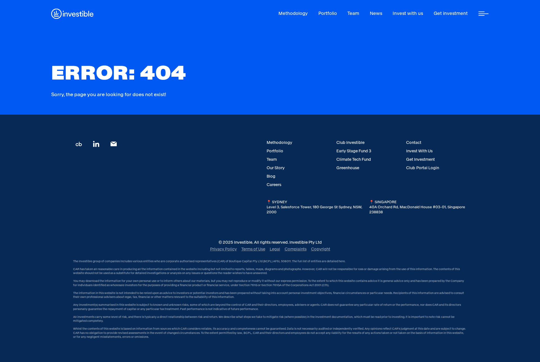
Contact (413, 142)
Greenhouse (347, 168)
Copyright (320, 249)
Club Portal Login (422, 168)
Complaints (296, 249)
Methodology (279, 142)
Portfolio (275, 151)
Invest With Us (419, 151)
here (342, 261)
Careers (274, 185)
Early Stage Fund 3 (353, 151)
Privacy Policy (223, 249)
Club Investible (350, 142)
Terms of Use (253, 249)
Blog (271, 176)
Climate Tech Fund (353, 159)
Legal (275, 249)
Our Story (276, 168)
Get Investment (420, 159)
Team (272, 159)
